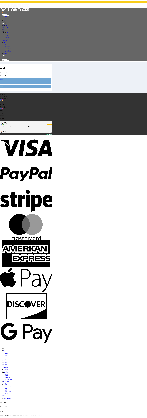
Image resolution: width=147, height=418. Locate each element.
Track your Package (2, 113)
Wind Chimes (6, 374)
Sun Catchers (6, 33)
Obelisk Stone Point (7, 47)
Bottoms (4, 13)
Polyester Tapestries (7, 37)
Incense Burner (5, 30)
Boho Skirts (6, 16)
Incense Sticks (4, 29)
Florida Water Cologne (6, 381)
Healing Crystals (5, 43)
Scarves (4, 21)
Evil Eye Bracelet (5, 364)
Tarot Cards (4, 394)
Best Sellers (3, 55)
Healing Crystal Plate (7, 392)
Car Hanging (6, 34)
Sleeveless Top (6, 353)
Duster (5, 18)
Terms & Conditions (2, 118)
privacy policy (40, 415)
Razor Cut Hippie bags (6, 362)
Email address (2, 411)
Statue (4, 368)
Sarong (5, 357)
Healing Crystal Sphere (7, 46)
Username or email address (3, 402)
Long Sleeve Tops (7, 11)
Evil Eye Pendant (5, 25)
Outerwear (4, 17)
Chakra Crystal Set (7, 52)
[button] (2, 12)
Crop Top (6, 351)
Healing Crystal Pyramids (8, 48)
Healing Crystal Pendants (8, 51)
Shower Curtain (6, 38)
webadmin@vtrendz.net (5, 98)
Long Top (6, 12)
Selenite (5, 44)
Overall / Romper (7, 14)
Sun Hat (4, 20)
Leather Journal (5, 53)
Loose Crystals (6, 385)
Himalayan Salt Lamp (5, 26)
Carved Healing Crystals (7, 45)
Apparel (3, 9)
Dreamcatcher (6, 35)
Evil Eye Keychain (5, 24)
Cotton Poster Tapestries (7, 377)
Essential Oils (4, 41)
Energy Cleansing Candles (6, 39)
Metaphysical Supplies (5, 383)
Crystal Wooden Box (5, 28)
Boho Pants (6, 15)
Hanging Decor (6, 31)
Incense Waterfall (5, 40)
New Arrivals (3, 54)
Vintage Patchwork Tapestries (8, 379)
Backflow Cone (5, 371)
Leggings (6, 355)
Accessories (3, 19)
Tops (3, 10)
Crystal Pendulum (7, 49)
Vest (5, 359)
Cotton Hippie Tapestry (7, 376)
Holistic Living (3, 366)
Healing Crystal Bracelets (8, 50)
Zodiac (4, 42)
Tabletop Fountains (5, 27)
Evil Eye (3, 23)
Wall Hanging (6, 32)
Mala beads (6, 388)
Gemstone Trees (6, 390)
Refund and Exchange (2, 115)
